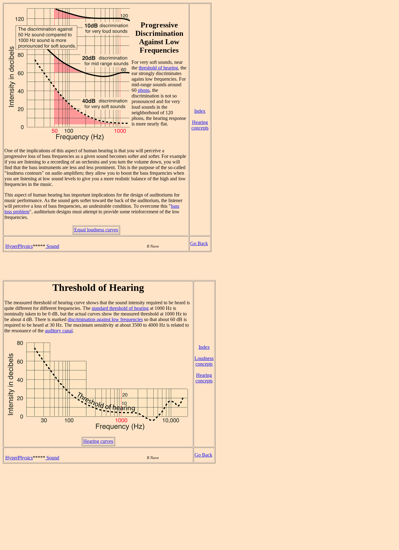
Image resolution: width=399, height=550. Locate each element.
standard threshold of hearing (120, 308)
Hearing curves (98, 441)
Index (199, 111)
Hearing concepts (200, 125)
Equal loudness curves (96, 229)
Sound (52, 246)
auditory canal (59, 330)
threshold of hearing (158, 67)
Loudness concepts (204, 361)
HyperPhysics (19, 246)
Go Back (199, 243)
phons (144, 90)
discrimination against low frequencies (105, 319)
